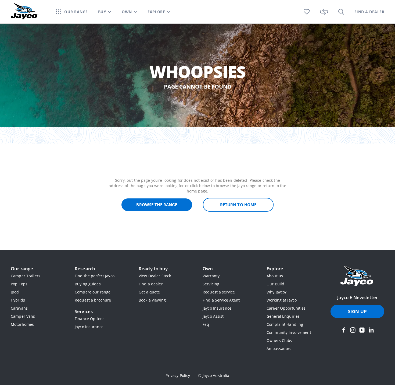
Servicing (211, 283)
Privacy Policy (178, 375)
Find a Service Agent (221, 300)
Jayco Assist (213, 316)
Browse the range (156, 204)
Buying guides (88, 283)
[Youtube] (362, 330)
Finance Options (90, 318)
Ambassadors (279, 348)
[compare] (324, 11)
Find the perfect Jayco (94, 275)
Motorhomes (22, 324)
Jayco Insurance (217, 308)
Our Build (275, 283)
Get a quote (149, 292)
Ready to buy (153, 268)
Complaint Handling (285, 324)
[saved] (307, 11)
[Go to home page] (357, 276)
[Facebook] (343, 330)
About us (275, 275)
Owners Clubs (279, 340)
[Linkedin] (371, 330)
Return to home (238, 204)
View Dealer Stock (155, 275)
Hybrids (18, 300)
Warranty (211, 275)
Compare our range (92, 292)
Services (84, 311)
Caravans (19, 308)
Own (208, 268)
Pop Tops (19, 283)
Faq (206, 324)
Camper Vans (23, 316)
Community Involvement (289, 332)
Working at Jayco (282, 300)
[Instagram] (353, 330)
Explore (275, 268)
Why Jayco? (276, 292)
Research (85, 268)
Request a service (219, 292)
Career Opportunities (286, 308)
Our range (22, 268)
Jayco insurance (89, 326)
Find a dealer (151, 283)
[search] (341, 11)
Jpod (15, 292)
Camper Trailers (25, 275)
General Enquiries (283, 316)
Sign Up (357, 311)
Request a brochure (93, 300)
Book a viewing (152, 300)
